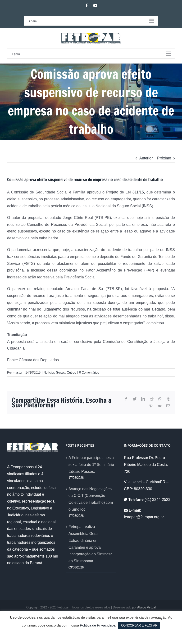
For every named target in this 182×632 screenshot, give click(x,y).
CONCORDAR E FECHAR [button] (139, 625)
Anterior (146, 158)
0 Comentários (89, 372)
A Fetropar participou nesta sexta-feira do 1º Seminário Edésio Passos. (91, 465)
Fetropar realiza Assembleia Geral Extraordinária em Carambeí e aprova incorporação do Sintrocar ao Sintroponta (90, 544)
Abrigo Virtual (146, 607)
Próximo (164, 158)
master (17, 372)
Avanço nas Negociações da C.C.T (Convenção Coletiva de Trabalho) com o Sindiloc (90, 499)
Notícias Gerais (54, 372)
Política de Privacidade (97, 625)
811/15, (138, 192)
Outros (71, 372)
